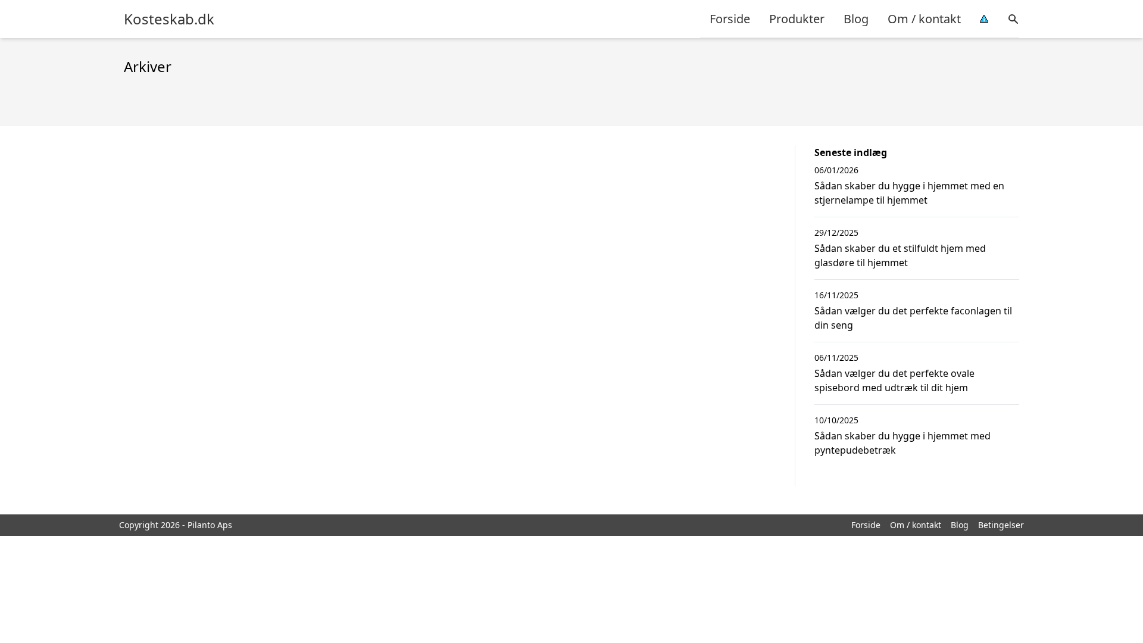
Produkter (797, 19)
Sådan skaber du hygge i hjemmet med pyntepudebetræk (902, 443)
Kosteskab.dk (169, 19)
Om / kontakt (924, 19)
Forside (730, 19)
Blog (856, 19)
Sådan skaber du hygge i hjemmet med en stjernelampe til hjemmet (909, 193)
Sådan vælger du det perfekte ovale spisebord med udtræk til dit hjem (894, 380)
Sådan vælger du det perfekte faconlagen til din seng (913, 318)
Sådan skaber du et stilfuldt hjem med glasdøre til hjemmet (900, 255)
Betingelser (1001, 524)
